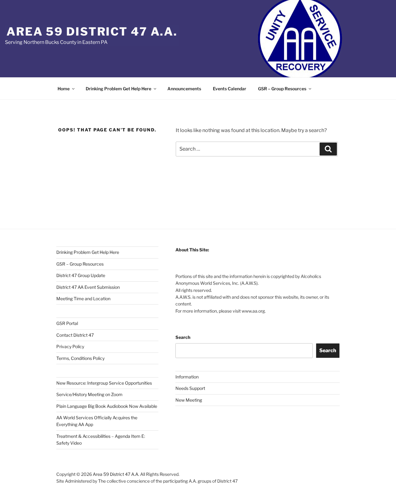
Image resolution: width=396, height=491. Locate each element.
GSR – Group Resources (282, 88)
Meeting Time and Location (83, 298)
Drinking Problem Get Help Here (118, 88)
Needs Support (190, 388)
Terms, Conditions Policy (80, 358)
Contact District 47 (75, 335)
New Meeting (188, 400)
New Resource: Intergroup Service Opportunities (104, 383)
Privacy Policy (70, 346)
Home (64, 88)
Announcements (184, 88)
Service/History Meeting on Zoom (89, 394)
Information (187, 376)
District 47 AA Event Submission (88, 287)
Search (182, 337)
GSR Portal (67, 323)
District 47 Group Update (80, 275)
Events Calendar (229, 88)
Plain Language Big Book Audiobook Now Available (106, 406)
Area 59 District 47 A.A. (92, 31)
